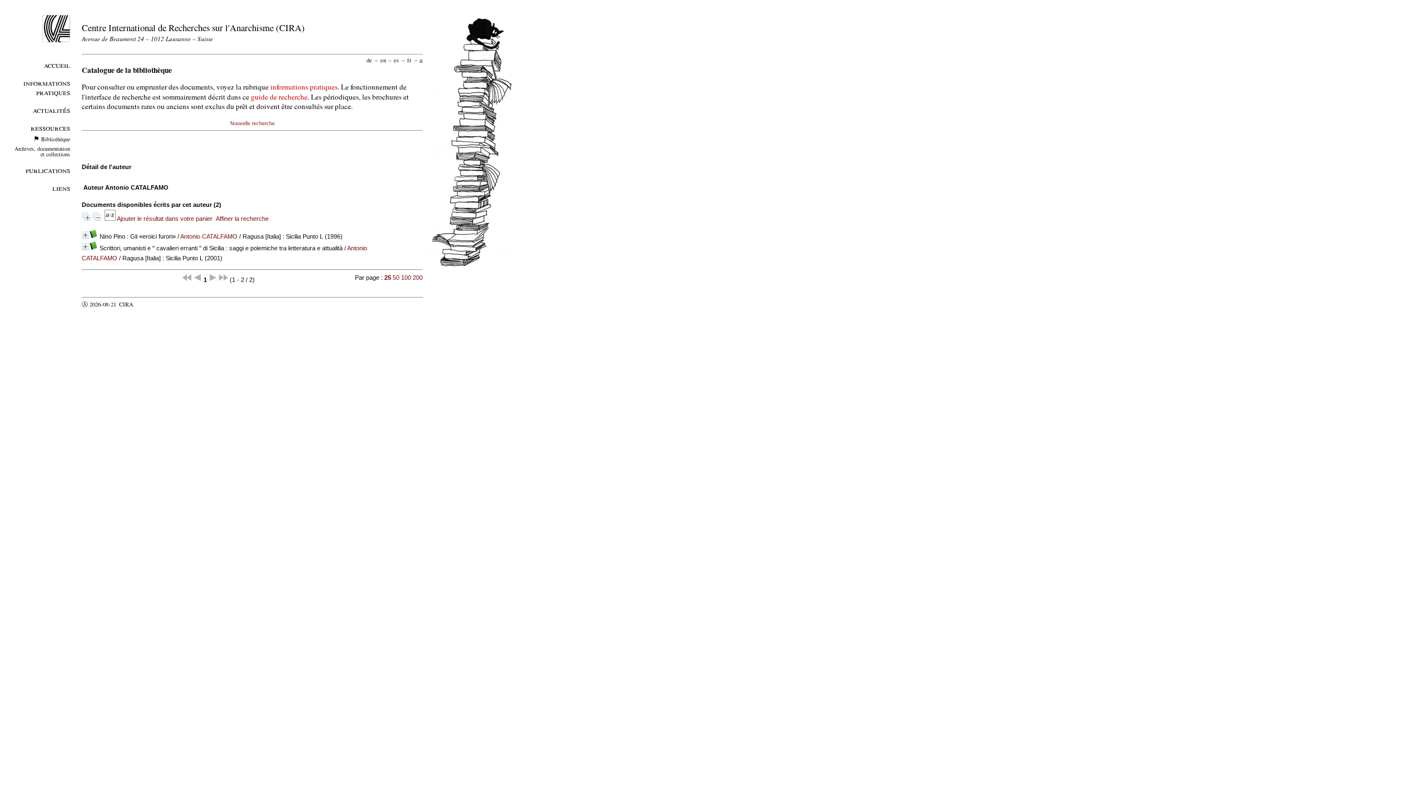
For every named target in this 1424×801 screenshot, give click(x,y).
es (396, 60)
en (383, 60)
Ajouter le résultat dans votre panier (164, 218)
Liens (61, 187)
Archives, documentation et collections (42, 151)
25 (387, 277)
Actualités (51, 110)
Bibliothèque (55, 139)
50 (396, 277)
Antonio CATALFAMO (209, 236)
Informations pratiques (46, 87)
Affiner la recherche (242, 218)
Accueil (57, 65)
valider (148, 304)
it (421, 60)
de (369, 60)
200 (418, 277)
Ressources (50, 127)
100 (406, 277)
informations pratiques (304, 87)
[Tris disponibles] (111, 218)
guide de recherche (279, 97)
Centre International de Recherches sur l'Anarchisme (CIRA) (193, 27)
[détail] (85, 235)
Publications (48, 170)
